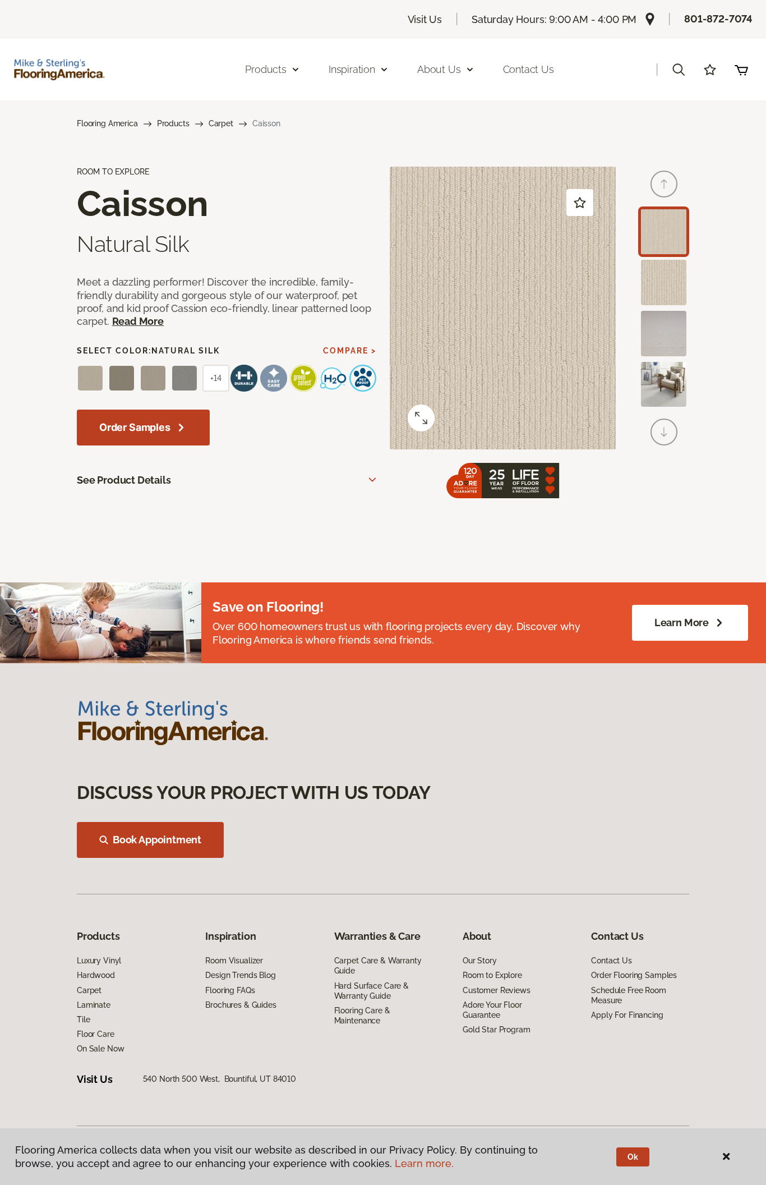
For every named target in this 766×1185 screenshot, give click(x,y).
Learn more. (424, 1163)
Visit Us (425, 19)
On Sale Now (100, 1048)
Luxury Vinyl (99, 960)
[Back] (663, 184)
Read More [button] (138, 321)
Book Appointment (157, 840)
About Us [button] (439, 69)
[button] (678, 69)
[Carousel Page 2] (663, 282)
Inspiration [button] (352, 69)
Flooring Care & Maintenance (362, 1015)
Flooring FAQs (230, 990)
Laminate (93, 1004)
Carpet (221, 123)
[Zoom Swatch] (421, 418)
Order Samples (134, 427)
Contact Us (528, 69)
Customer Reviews (496, 990)
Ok (632, 1156)
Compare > (349, 350)
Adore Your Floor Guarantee (492, 1009)
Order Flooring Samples (634, 975)
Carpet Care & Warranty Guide (378, 965)
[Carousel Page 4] (663, 384)
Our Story (480, 960)
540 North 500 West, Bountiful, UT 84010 (219, 1078)
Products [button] (266, 69)
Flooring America (107, 123)
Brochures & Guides (240, 1004)
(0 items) (741, 69)
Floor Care (95, 1034)
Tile (83, 1019)
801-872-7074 (718, 19)
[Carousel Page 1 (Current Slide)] (663, 232)
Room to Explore (492, 975)
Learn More (681, 622)
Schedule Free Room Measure (628, 995)
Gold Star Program (496, 1029)
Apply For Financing (627, 1015)
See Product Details (124, 480)
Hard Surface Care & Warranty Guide (371, 990)
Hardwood (96, 975)
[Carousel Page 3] (663, 333)
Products (173, 123)
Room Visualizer (234, 960)
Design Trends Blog (240, 975)
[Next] (663, 432)
